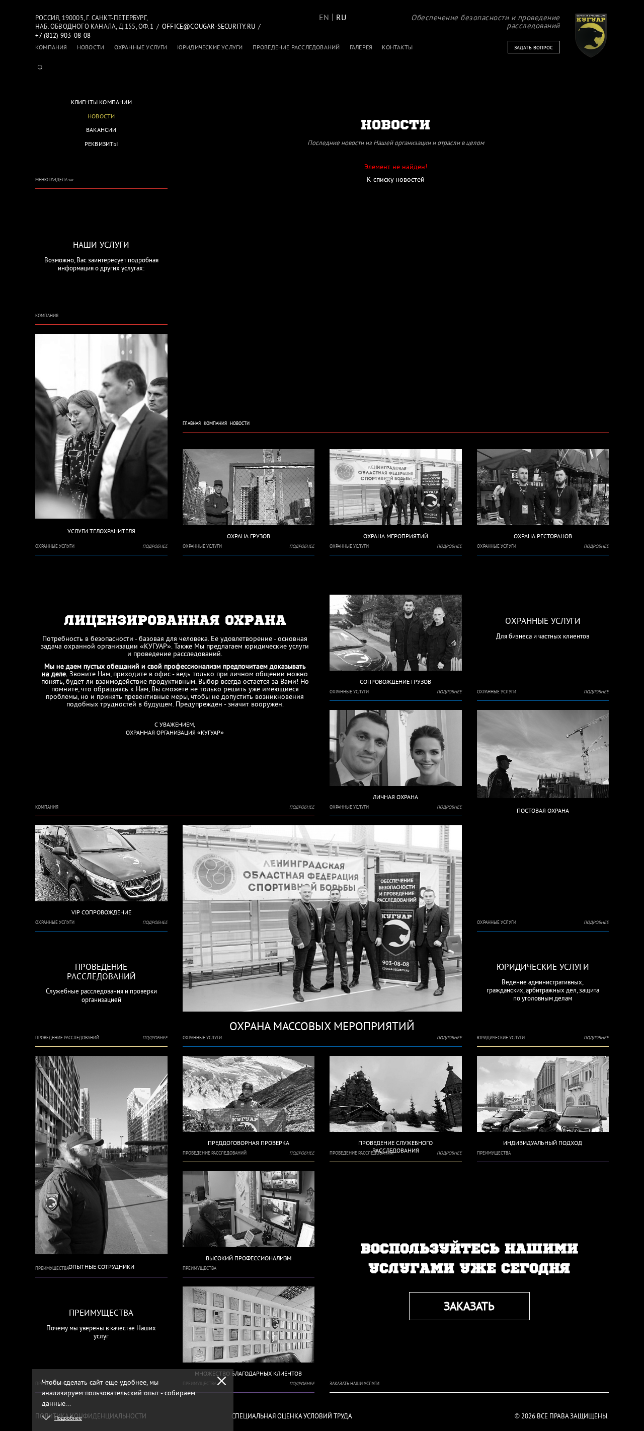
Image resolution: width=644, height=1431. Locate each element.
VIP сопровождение (101, 912)
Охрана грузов (248, 536)
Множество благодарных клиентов (248, 1373)
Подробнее (155, 546)
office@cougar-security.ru (208, 26)
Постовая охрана (543, 810)
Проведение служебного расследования (395, 1146)
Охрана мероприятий (395, 536)
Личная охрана (395, 797)
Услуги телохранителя (101, 531)
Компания (51, 47)
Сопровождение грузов (395, 681)
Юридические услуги (210, 47)
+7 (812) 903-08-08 (63, 35)
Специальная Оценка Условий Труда (291, 1416)
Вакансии (101, 129)
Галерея (361, 47)
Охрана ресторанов (543, 536)
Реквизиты (101, 144)
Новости (90, 47)
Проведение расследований (296, 47)
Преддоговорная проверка (248, 1143)
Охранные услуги (141, 47)
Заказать (469, 1306)
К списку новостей (396, 179)
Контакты (397, 47)
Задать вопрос (533, 47)
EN (324, 17)
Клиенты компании (101, 102)
